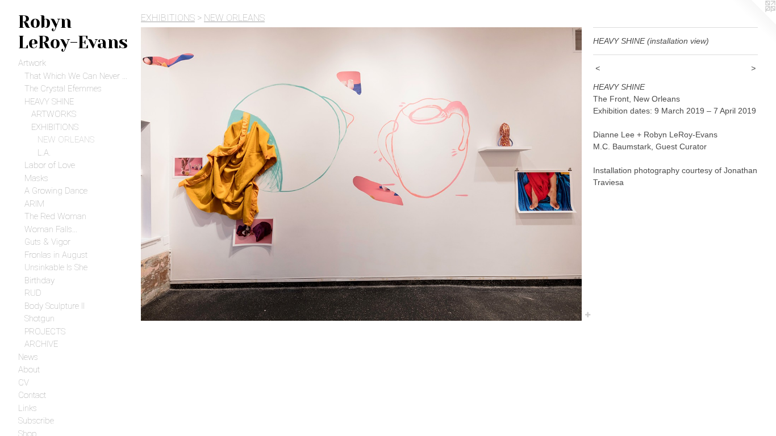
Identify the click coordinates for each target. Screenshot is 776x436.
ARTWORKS (53, 114)
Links (27, 408)
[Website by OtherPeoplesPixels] (753, 22)
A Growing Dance (55, 191)
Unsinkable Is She (55, 267)
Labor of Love (49, 165)
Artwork (32, 63)
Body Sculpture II (54, 306)
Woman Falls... (50, 229)
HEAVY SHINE (49, 102)
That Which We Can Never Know (78, 76)
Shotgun (39, 318)
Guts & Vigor (47, 242)
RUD (32, 293)
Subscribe (36, 421)
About (29, 369)
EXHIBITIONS (54, 127)
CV (23, 383)
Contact (32, 395)
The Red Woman (55, 216)
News (28, 357)
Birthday (39, 280)
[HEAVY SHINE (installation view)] (361, 174)
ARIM (34, 204)
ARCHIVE (41, 344)
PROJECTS (44, 331)
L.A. (44, 153)
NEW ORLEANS (65, 140)
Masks (36, 178)
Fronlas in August (55, 255)
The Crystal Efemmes (63, 88)
